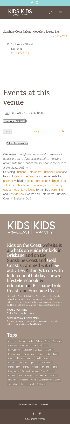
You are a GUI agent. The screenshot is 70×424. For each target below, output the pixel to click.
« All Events (60, 36)
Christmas (12, 345)
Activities (12, 341)
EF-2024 (49, 350)
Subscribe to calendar (17, 143)
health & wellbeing (24, 189)
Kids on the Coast (25, 176)
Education (27, 350)
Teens (23, 384)
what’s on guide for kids (33, 250)
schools (20, 185)
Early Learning (14, 350)
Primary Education (30, 371)
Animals (22, 341)
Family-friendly (43, 354)
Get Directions (20, 53)
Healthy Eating (42, 358)
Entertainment (14, 354)
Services (53, 375)
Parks (54, 367)
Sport (33, 380)
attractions (41, 180)
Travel (31, 384)
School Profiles (41, 375)
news (22, 194)
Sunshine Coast (52, 172)
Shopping (12, 380)
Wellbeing (41, 384)
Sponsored (24, 380)
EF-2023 (38, 350)
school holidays (32, 275)
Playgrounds (13, 371)
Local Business (45, 362)
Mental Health (14, 367)
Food (55, 354)
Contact (44, 404)
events (29, 180)
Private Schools (47, 371)
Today (35, 131)
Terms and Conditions (28, 404)
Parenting (45, 367)
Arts (31, 341)
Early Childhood (40, 345)
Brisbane (20, 172)
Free (10, 358)
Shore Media (38, 419)
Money (26, 367)
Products (12, 375)
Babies (39, 341)
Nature (35, 367)
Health (30, 358)
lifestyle (13, 194)
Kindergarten (30, 362)
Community (25, 345)
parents (8, 180)
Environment (28, 354)
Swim (57, 380)
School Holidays (25, 375)
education (37, 185)
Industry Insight (15, 362)
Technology (13, 384)
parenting (57, 189)
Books (47, 341)
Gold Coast (34, 172)
